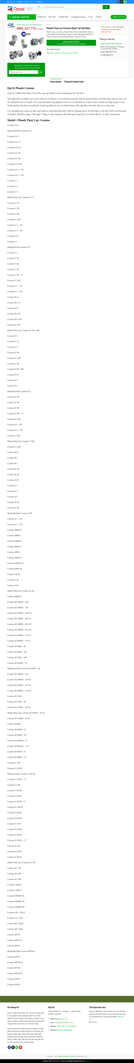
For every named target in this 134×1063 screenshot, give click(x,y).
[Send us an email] (121, 1)
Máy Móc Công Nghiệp (64, 1030)
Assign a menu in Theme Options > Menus (51, 11)
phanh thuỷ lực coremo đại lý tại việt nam (64, 53)
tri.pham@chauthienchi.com (64, 1023)
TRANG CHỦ (41, 17)
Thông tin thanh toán (74, 81)
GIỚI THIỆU (52, 17)
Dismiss (88, 1061)
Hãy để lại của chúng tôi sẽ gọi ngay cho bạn (27, 67)
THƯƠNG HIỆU (64, 17)
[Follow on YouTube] (20, 1047)
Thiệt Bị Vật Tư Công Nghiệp (66, 1026)
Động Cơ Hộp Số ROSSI (67, 1056)
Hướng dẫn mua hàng (78, 17)
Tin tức (90, 17)
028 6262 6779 (32, 2)
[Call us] (124, 1)
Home (49, 24)
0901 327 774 (13, 2)
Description (55, 81)
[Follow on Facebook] (118, 1)
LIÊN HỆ (98, 17)
